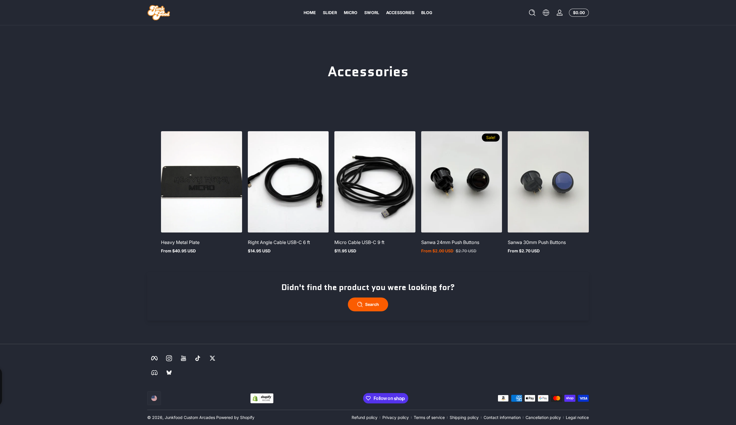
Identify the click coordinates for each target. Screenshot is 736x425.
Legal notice (577, 417)
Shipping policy (464, 417)
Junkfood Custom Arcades (190, 417)
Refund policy (364, 417)
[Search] (532, 12)
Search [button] (372, 304)
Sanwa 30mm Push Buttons (537, 242)
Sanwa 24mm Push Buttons (450, 242)
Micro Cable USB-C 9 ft (359, 242)
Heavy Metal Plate (180, 242)
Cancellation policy (543, 417)
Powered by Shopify (235, 417)
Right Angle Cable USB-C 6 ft (279, 242)
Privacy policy (395, 417)
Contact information (502, 417)
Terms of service (429, 417)
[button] (532, 12)
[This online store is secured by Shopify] (261, 398)
